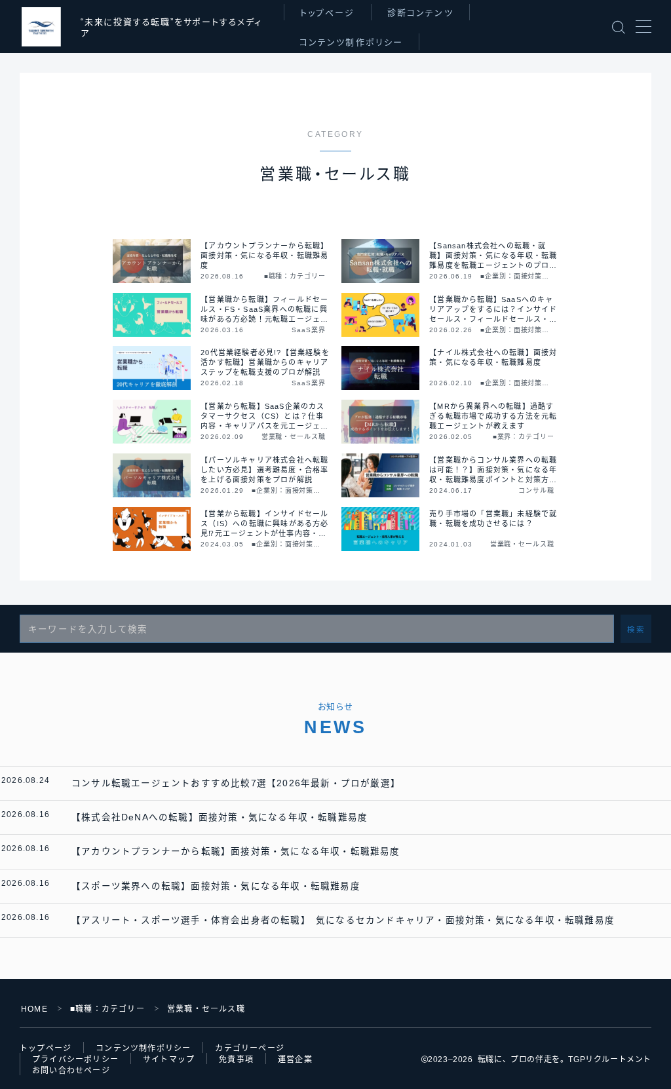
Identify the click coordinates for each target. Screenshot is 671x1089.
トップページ (327, 13)
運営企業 (295, 1059)
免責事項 (236, 1059)
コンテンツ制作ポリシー (351, 42)
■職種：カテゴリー (107, 1009)
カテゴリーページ (249, 1048)
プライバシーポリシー (75, 1059)
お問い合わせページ (71, 1070)
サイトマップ (169, 1059)
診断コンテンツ (420, 13)
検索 (636, 630)
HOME (34, 1009)
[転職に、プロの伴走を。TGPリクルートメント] (41, 27)
